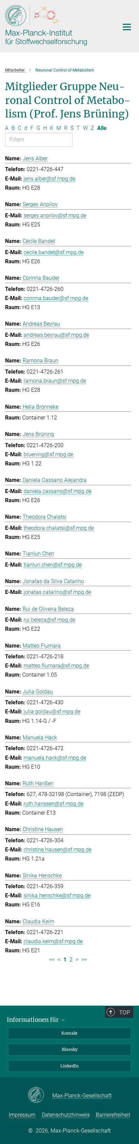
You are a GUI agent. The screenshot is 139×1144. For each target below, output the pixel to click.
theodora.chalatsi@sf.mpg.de (59, 528)
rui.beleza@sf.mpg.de (49, 620)
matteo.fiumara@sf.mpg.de (56, 665)
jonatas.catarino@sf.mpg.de (57, 592)
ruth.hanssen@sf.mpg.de (53, 803)
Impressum (22, 1115)
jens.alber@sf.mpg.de (49, 178)
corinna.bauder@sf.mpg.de (56, 298)
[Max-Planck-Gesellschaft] (40, 1095)
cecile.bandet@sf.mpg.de (54, 252)
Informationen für (33, 1019)
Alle (102, 128)
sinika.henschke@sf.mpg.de (57, 895)
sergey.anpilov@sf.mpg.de (55, 215)
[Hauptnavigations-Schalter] (127, 27)
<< (52, 959)
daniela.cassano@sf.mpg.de (57, 491)
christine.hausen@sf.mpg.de (57, 849)
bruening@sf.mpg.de (48, 454)
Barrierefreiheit (113, 1115)
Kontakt (69, 1033)
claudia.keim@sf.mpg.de (53, 941)
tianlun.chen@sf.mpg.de (53, 565)
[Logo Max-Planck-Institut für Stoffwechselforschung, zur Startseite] (57, 25)
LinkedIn (69, 1065)
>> (84, 959)
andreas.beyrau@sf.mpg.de (56, 335)
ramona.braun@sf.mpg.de (55, 381)
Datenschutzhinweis (66, 1115)
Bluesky (70, 1049)
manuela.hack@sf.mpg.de (55, 758)
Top (124, 1012)
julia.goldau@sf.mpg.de (52, 711)
